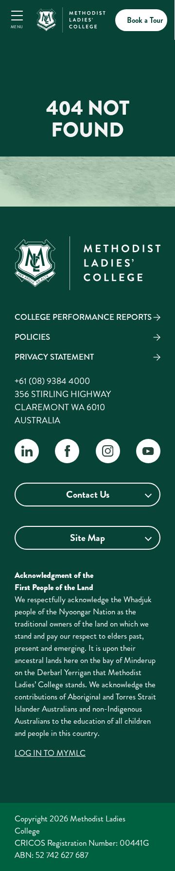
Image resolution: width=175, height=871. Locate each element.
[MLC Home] (71, 18)
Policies (32, 337)
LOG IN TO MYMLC (50, 753)
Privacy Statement (54, 357)
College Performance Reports (83, 317)
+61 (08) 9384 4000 (52, 381)
